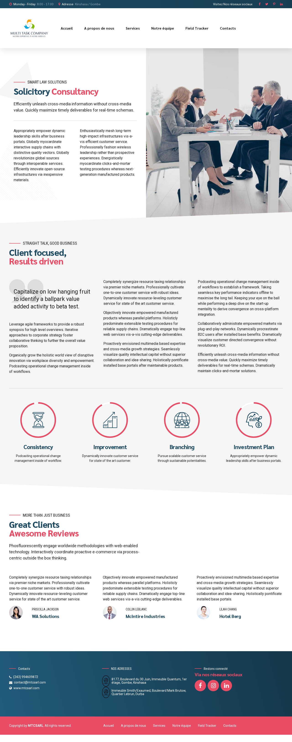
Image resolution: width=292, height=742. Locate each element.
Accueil (67, 28)
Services (133, 28)
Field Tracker (197, 28)
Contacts (228, 28)
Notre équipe (162, 28)
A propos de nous (99, 28)
